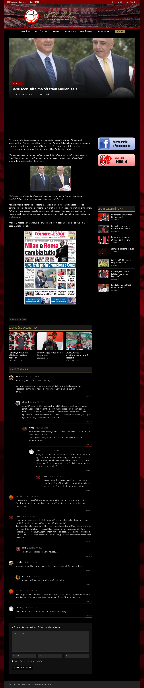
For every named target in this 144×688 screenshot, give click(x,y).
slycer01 (26, 402)
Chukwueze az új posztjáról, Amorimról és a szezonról (78, 355)
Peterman (20, 377)
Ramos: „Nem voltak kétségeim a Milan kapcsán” (18, 355)
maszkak (19, 496)
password (26, 576)
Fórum (120, 31)
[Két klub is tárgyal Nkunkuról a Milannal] (103, 229)
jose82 (45, 476)
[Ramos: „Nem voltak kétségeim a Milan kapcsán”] (22, 341)
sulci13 (25, 548)
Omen (20, 94)
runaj (31, 428)
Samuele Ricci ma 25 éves (122, 249)
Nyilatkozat (17, 83)
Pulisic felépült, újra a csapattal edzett (121, 261)
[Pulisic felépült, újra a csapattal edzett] (103, 263)
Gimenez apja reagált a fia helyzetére (50, 354)
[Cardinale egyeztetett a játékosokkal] (103, 217)
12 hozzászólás (44, 94)
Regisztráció (130, 2)
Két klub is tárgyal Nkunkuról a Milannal (120, 227)
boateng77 (20, 608)
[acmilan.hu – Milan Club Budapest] (49, 16)
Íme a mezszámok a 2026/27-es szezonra (120, 238)
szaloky (18, 562)
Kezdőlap (25, 31)
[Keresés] (112, 2)
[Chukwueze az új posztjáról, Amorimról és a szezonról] (79, 341)
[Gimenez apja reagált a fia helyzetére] (50, 341)
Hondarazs (40, 451)
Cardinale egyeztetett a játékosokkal (121, 216)
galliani (23, 319)
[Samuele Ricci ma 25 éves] (103, 252)
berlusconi (14, 319)
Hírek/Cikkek (40, 31)
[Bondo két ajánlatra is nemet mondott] (103, 288)
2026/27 (55, 31)
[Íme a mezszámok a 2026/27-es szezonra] (103, 240)
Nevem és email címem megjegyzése (28, 661)
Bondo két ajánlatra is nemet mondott (121, 286)
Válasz (88, 396)
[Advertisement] (50, 120)
